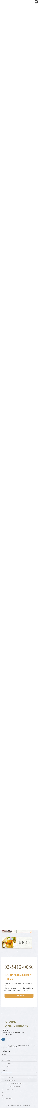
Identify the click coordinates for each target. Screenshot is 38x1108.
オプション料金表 (6, 1063)
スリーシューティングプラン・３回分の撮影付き (14, 1083)
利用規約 (10, 1046)
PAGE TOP (35, 1073)
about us (4, 1054)
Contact (4, 1056)
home (3, 1074)
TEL (2, 1013)
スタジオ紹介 (5, 1066)
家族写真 (4, 1092)
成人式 (4, 1095)
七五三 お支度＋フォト (7, 1089)
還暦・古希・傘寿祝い (7, 1098)
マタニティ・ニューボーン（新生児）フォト (12, 1086)
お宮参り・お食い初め (7, 1077)
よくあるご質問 (6, 1060)
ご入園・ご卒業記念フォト (8, 1080)
